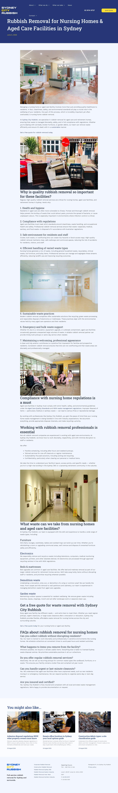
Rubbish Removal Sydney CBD (42, 769)
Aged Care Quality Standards (39, 408)
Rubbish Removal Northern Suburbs (44, 777)
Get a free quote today (28, 626)
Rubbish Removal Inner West (42, 774)
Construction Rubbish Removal (43, 767)
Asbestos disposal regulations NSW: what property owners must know (23, 737)
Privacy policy (92, 767)
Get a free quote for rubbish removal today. (36, 132)
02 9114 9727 (66, 777)
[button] (34, 5)
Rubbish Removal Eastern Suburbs (44, 772)
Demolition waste (30, 580)
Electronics (26, 553)
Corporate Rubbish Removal (42, 764)
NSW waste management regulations (67, 408)
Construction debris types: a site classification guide (92, 737)
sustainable (55, 127)
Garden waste (28, 593)
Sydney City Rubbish (30, 120)
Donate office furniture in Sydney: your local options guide (57, 737)
